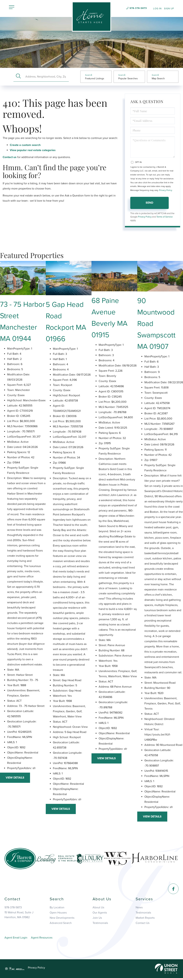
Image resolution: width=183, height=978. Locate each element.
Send (149, 202)
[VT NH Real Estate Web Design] (166, 968)
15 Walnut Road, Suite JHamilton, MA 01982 (18, 915)
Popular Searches (128, 78)
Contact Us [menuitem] (142, 923)
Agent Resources (41, 937)
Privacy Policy (165, 190)
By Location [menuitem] (57, 907)
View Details (15, 777)
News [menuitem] (139, 907)
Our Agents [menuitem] (100, 912)
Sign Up (169, 8)
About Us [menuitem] (98, 907)
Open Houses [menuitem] (58, 912)
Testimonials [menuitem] (100, 923)
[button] (18, 76)
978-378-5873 (138, 8)
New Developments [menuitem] (62, 918)
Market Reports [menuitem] (145, 918)
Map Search (158, 78)
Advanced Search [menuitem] (61, 923)
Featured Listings (94, 78)
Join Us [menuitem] (97, 918)
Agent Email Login (15, 937)
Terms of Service (164, 216)
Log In (157, 8)
